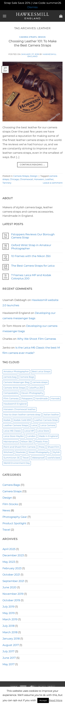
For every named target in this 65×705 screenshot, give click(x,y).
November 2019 (13, 593)
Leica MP (29, 431)
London (31, 436)
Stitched (8, 452)
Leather (49, 179)
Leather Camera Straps (16, 425)
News (6, 510)
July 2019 (8, 606)
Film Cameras (11, 398)
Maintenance (11, 441)
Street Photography (39, 452)
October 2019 (11, 600)
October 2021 (11, 574)
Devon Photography (32, 393)
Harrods (55, 398)
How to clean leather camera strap (22, 414)
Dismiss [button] (32, 7)
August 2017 (10, 645)
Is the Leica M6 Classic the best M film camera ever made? (31, 350)
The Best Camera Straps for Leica (32, 265)
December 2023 (13, 555)
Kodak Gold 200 (22, 420)
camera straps (40, 382)
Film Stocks (10, 504)
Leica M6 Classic (12, 431)
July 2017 (8, 651)
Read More (55, 700)
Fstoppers (27, 398)
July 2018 (8, 625)
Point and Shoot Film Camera (20, 447)
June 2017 (9, 657)
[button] (4, 16)
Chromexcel (26, 179)
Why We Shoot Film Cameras (36, 338)
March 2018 (10, 632)
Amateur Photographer (16, 371)
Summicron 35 (11, 457)
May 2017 (8, 664)
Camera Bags (27, 377)
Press (41, 447)
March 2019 (10, 619)
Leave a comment (52, 183)
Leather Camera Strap (46, 420)
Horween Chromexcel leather (20, 409)
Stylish (56, 452)
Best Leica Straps (41, 371)
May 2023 (8, 561)
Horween (39, 179)
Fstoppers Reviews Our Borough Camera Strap (33, 236)
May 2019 (8, 613)
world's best (53, 457)
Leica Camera (47, 425)
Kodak (7, 420)
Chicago (14, 179)
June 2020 (9, 587)
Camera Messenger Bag (16, 382)
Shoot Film (53, 447)
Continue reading (32, 164)
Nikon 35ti (26, 441)
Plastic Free (41, 441)
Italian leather (51, 414)
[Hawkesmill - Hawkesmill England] (33, 16)
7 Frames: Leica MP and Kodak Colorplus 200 (31, 277)
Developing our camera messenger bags (29, 315)
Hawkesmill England (15, 404)
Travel (25, 457)
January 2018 (11, 638)
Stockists (20, 452)
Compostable (11, 393)
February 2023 (12, 568)
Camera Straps (28, 37)
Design (42, 37)
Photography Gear (14, 516)
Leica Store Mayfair (14, 436)
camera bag (10, 377)
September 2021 (13, 581)
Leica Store (43, 431)
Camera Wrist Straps (14, 387)
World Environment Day (17, 463)
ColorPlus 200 (36, 387)
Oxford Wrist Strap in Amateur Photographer (31, 247)
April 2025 (9, 549)
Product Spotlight (14, 523)
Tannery (6, 183)
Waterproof (38, 457)
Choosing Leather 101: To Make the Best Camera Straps (32, 43)
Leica (34, 425)
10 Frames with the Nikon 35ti (31, 256)
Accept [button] (43, 700)
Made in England (48, 436)
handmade (42, 398)
